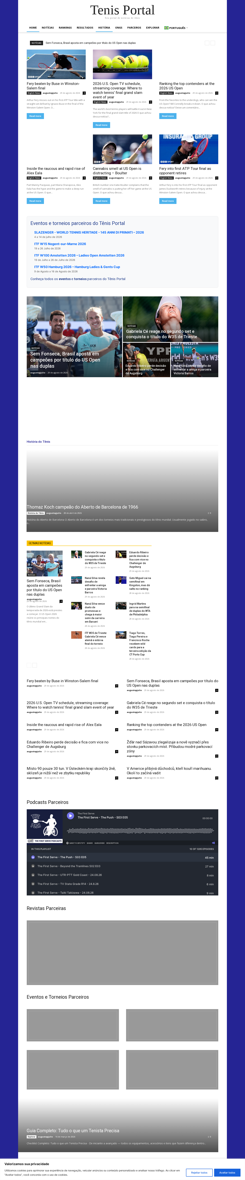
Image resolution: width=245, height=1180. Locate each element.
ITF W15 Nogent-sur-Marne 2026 (60, 244)
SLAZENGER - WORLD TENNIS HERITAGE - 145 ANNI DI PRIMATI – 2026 (89, 232)
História (104, 27)
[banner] (172, 1070)
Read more (35, 116)
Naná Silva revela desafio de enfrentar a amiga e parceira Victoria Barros (96, 585)
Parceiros (134, 27)
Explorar (152, 27)
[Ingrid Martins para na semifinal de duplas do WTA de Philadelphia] (121, 605)
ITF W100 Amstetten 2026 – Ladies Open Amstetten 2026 (79, 255)
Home (33, 27)
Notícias (48, 27)
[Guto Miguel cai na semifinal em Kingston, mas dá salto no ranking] (121, 580)
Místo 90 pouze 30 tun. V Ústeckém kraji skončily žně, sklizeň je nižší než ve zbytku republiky (71, 770)
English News (34, 93)
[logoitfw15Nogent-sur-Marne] (73, 1025)
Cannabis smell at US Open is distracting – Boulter (117, 170)
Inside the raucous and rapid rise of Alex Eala (64, 725)
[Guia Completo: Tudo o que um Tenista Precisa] (113, 1125)
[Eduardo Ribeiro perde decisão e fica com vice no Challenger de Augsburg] (146, 360)
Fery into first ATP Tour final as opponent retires (185, 170)
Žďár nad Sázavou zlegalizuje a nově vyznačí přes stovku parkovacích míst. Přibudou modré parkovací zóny (169, 746)
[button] (214, 28)
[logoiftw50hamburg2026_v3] (73, 1070)
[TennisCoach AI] (189, 576)
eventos (65, 279)
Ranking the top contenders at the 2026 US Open (166, 725)
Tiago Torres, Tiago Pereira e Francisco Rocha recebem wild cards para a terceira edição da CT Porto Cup (140, 644)
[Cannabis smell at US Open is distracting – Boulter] (122, 149)
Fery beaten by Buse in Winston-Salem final (62, 681)
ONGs (118, 27)
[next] (213, 43)
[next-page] (34, 665)
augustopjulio (50, 93)
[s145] (172, 1025)
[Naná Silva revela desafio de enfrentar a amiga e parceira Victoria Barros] (194, 360)
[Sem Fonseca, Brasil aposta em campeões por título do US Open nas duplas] (74, 336)
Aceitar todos (227, 1172)
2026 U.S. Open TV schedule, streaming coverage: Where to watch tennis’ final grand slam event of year (117, 90)
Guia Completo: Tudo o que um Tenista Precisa (73, 1130)
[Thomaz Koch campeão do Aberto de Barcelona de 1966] (122, 490)
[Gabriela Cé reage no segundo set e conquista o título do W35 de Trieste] (170, 319)
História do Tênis (36, 513)
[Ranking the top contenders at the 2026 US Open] (188, 64)
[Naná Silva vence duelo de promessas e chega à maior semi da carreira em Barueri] (76, 605)
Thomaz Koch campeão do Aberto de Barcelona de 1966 (82, 507)
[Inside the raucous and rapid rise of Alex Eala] (56, 149)
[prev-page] (29, 665)
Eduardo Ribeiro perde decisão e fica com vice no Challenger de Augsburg (139, 559)
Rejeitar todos (199, 1172)
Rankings (65, 27)
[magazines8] (122, 952)
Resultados (85, 27)
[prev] (207, 43)
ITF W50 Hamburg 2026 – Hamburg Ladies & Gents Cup (77, 267)
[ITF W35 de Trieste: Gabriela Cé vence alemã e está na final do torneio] (76, 635)
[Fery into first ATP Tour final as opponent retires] (188, 149)
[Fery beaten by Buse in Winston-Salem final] (56, 64)
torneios (80, 279)
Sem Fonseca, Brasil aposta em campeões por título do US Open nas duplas (91, 43)
